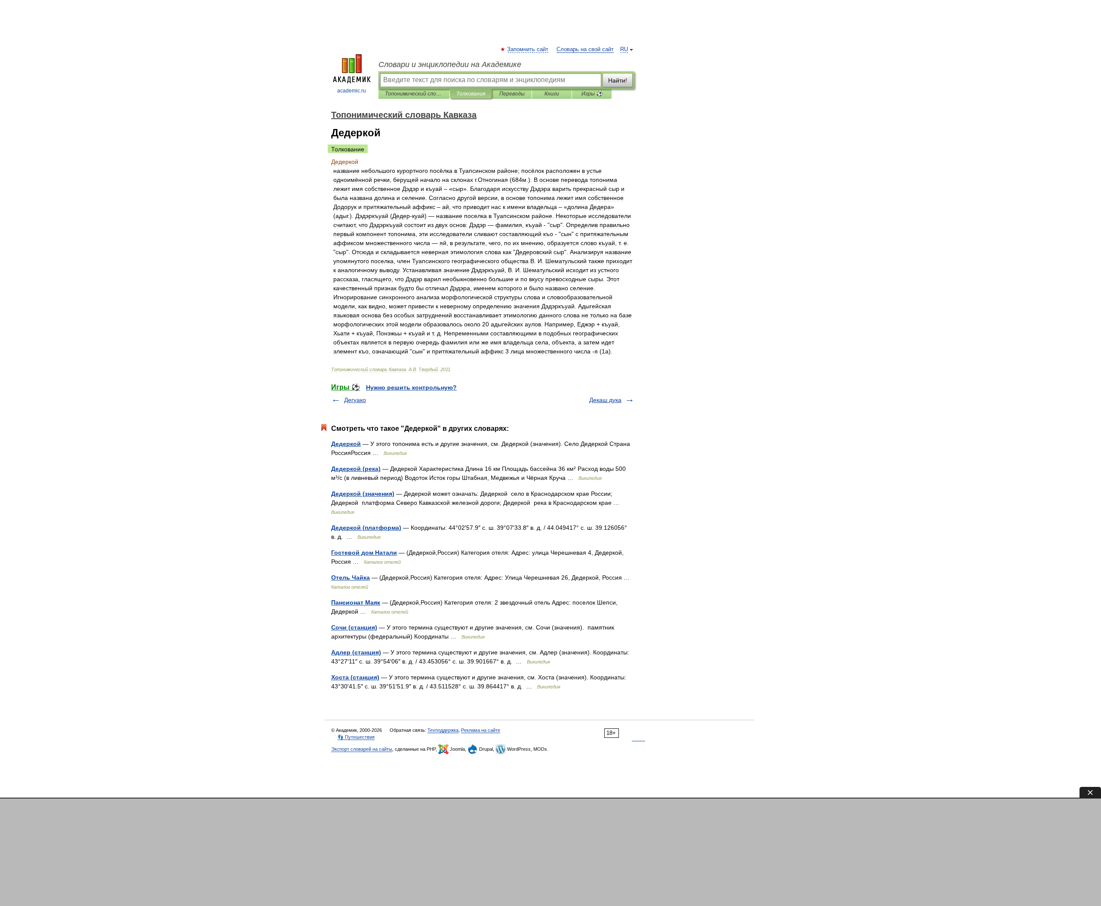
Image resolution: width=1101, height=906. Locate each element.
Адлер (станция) (356, 652)
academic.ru (351, 91)
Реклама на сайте (480, 730)
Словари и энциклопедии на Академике (449, 64)
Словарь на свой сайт (585, 49)
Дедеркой (346, 443)
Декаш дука (605, 399)
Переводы (512, 94)
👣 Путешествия (356, 737)
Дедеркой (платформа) (366, 527)
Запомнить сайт (528, 49)
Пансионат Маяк (355, 602)
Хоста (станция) (355, 677)
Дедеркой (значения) (362, 493)
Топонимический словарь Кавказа (414, 94)
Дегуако (355, 399)
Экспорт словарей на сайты (361, 749)
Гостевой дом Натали (364, 552)
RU (624, 49)
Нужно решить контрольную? (411, 387)
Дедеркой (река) (356, 468)
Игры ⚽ (592, 94)
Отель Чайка (350, 577)
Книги (551, 94)
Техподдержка (442, 730)
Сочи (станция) (354, 627)
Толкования (470, 94)
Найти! (617, 80)
